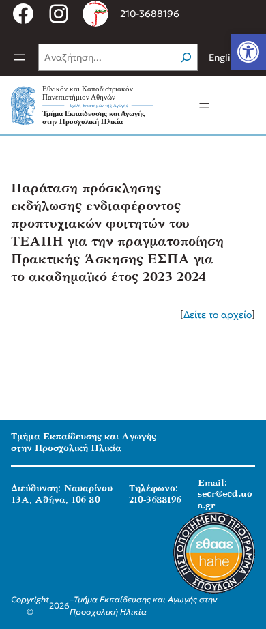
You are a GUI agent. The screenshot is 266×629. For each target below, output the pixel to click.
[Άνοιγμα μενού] (19, 57)
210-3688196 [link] (149, 14)
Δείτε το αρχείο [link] (217, 314)
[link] (248, 52)
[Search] (186, 57)
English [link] (225, 57)
